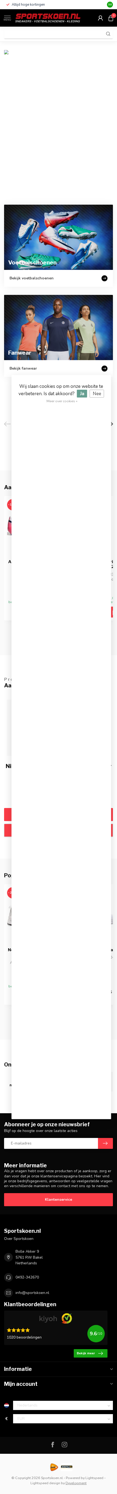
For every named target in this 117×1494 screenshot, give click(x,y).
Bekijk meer (86, 1353)
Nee (97, 393)
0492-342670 (27, 1277)
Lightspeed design (45, 1483)
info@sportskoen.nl (32, 1292)
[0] (111, 18)
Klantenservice (58, 1199)
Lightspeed (94, 1478)
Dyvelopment (76, 1483)
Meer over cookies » (62, 400)
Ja (82, 393)
